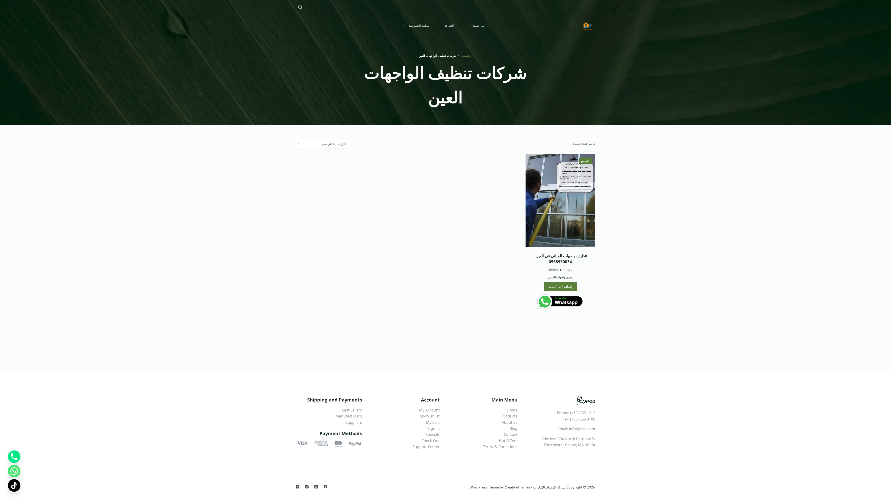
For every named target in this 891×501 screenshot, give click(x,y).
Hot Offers (508, 440)
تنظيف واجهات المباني (560, 277)
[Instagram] (307, 486)
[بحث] (300, 7)
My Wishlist (430, 416)
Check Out (430, 440)
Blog (513, 428)
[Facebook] (325, 486)
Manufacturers (349, 416)
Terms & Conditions (500, 446)
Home (512, 410)
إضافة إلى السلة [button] (560, 286)
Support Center (426, 446)
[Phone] (14, 456)
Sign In (434, 428)
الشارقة (449, 26)
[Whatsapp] (14, 471)
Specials (433, 434)
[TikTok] (14, 485)
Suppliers (353, 422)
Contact (510, 434)
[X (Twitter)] (316, 486)
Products (509, 416)
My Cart (433, 422)
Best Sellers (352, 410)
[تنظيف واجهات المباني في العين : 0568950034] (560, 200)
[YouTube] (297, 486)
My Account (429, 410)
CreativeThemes (517, 487)
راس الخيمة (480, 26)
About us (509, 422)
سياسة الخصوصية (419, 26)
